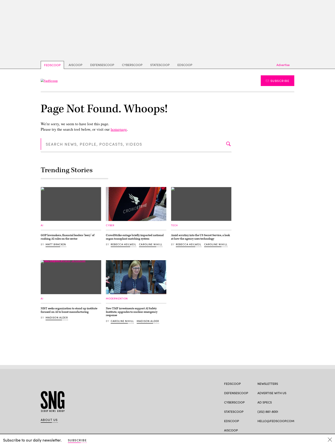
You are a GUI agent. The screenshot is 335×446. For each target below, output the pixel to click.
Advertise (283, 65)
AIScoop (75, 65)
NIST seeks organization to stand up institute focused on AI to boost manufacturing (69, 310)
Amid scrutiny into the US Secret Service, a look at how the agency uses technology (200, 237)
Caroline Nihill (150, 244)
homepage (119, 129)
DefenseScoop (102, 65)
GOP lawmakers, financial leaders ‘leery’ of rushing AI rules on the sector (67, 237)
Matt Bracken (56, 244)
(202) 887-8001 (267, 411)
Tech (174, 225)
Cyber (110, 225)
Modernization (117, 298)
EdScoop (184, 65)
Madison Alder (57, 317)
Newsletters (267, 384)
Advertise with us (271, 393)
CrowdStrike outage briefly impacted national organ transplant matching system (135, 237)
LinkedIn (274, 430)
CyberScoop (132, 65)
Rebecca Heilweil (123, 244)
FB (259, 430)
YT (288, 430)
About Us (49, 420)
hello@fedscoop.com (275, 421)
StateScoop (160, 65)
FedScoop (52, 65)
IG (280, 430)
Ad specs (264, 402)
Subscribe (279, 81)
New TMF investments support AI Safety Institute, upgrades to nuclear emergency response (131, 312)
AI (42, 225)
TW (267, 430)
